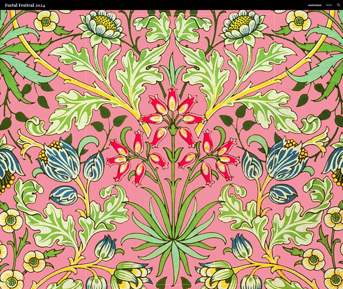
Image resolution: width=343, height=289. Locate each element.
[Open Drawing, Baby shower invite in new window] (267, 19)
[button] (338, 5)
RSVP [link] (329, 5)
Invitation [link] (314, 5)
